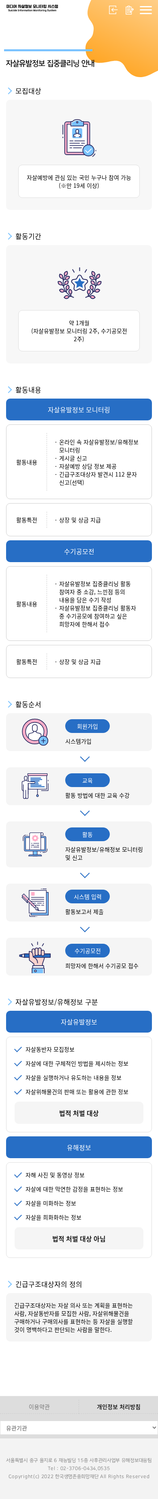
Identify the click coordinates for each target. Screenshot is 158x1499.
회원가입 (130, 10)
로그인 (113, 10)
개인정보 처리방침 (119, 1406)
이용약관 (39, 1406)
